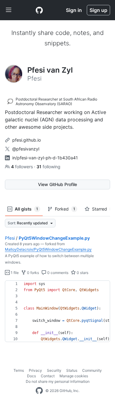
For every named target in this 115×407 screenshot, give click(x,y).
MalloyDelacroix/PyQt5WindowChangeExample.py (48, 249)
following (48, 166)
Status (71, 370)
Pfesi (10, 238)
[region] (57, 311)
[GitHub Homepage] (39, 391)
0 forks (32, 272)
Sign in (74, 10)
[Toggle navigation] (8, 10)
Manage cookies (73, 376)
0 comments (57, 272)
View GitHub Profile (57, 184)
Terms (18, 370)
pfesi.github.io (26, 140)
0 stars (82, 272)
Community (92, 370)
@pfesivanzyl (25, 148)
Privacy (35, 370)
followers (22, 166)
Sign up (98, 10)
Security (54, 370)
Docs (31, 376)
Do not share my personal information (58, 381)
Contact (48, 376)
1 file (14, 272)
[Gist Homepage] (39, 10)
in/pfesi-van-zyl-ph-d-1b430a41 (45, 157)
